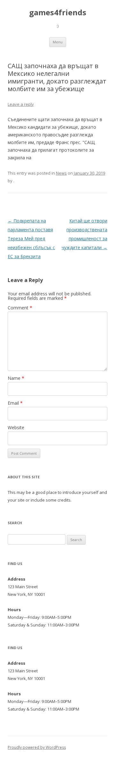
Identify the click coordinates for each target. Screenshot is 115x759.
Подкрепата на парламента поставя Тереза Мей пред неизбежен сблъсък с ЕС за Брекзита (31, 238)
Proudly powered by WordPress (37, 747)
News (61, 173)
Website (16, 427)
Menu (58, 42)
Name (16, 378)
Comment (20, 308)
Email (15, 403)
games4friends (57, 13)
